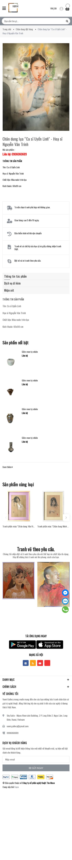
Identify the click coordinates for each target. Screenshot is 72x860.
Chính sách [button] (9, 687)
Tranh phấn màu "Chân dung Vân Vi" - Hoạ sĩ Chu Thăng (19, 526)
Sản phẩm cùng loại (18, 484)
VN (51, 8)
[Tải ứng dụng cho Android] (22, 644)
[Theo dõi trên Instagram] (47, 663)
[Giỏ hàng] (67, 8)
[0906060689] (65, 609)
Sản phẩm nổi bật (15, 342)
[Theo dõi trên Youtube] (40, 663)
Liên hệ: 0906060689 (15, 154)
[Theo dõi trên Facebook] (26, 663)
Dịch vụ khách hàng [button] (15, 743)
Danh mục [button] (8, 680)
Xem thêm (7, 467)
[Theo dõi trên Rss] (33, 663)
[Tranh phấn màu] (19, 506)
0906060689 (12, 733)
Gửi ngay (37, 768)
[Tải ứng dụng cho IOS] (49, 644)
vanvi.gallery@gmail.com (17, 726)
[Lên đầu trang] (60, 852)
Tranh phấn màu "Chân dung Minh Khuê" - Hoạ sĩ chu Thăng (53, 526)
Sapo (16, 787)
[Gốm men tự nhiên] (11, 360)
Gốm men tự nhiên (30, 351)
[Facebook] (65, 592)
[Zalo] (65, 601)
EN (55, 8)
